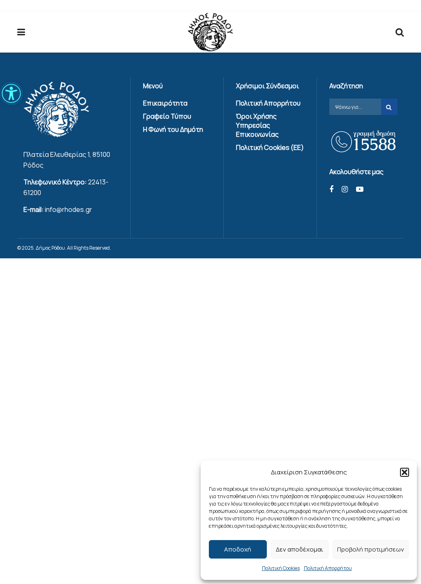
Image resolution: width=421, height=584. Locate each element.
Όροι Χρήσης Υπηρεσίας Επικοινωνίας (257, 125)
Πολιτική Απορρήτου (328, 568)
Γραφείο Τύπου (167, 116)
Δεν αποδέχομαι (299, 549)
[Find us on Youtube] (359, 189)
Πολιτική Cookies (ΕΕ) (270, 147)
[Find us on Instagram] (345, 189)
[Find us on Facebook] (331, 189)
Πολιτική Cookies (281, 568)
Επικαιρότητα (165, 103)
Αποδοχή (237, 549)
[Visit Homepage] (210, 32)
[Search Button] (400, 32)
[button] (11, 93)
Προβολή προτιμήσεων (370, 549)
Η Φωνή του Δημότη (173, 129)
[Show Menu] (21, 32)
